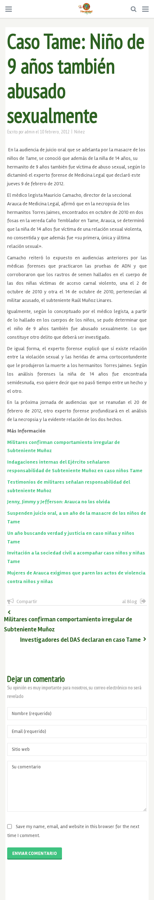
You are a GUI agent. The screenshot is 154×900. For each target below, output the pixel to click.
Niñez (79, 131)
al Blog (129, 601)
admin (30, 131)
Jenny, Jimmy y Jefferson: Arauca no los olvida (58, 502)
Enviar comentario (34, 853)
